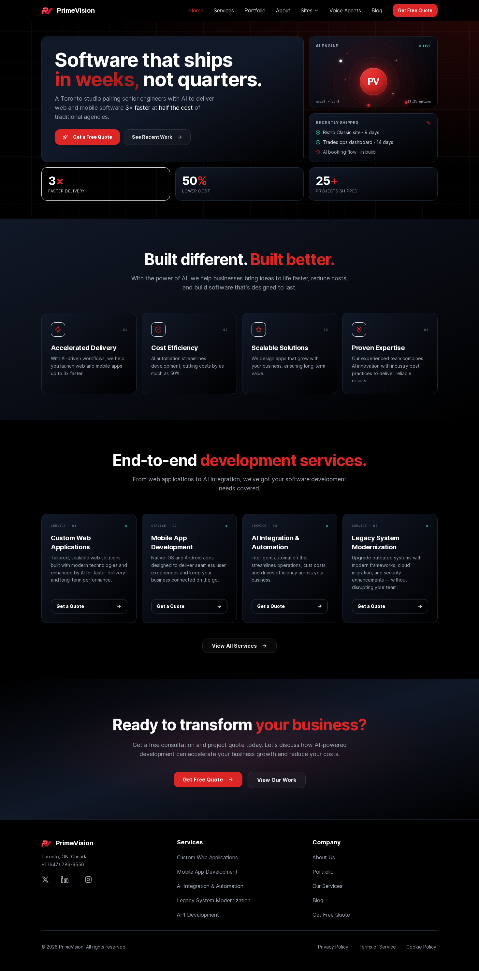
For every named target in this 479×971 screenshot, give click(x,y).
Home (196, 10)
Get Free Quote (415, 10)
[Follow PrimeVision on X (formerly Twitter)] (45, 879)
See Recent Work (152, 137)
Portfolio (255, 10)
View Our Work (276, 780)
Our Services (327, 886)
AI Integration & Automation (210, 886)
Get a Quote (70, 606)
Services (224, 10)
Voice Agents (345, 10)
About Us (323, 857)
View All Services (234, 645)
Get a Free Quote (92, 137)
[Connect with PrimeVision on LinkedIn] (65, 879)
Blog (376, 10)
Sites (306, 10)
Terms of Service (377, 947)
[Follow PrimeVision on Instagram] (88, 879)
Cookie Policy (421, 947)
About (283, 10)
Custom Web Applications (207, 857)
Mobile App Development (207, 871)
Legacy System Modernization (214, 900)
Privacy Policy (333, 947)
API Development (198, 914)
